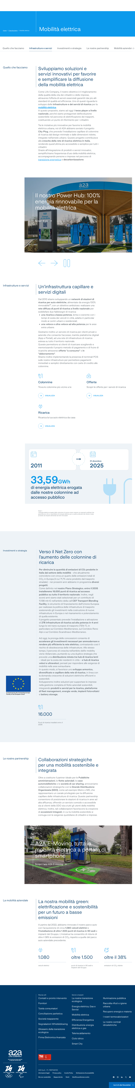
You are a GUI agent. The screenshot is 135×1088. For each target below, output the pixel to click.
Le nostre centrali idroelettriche (112, 1023)
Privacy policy (57, 1073)
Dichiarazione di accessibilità (85, 1073)
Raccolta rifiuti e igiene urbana (115, 1005)
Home (5, 30)
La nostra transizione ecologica (82, 1000)
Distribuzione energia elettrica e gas (83, 1027)
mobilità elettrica (47, 107)
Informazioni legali (44, 1073)
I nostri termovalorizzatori (115, 1016)
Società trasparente (48, 1018)
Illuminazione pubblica (114, 998)
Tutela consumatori (48, 1008)
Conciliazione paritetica (50, 1013)
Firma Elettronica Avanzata (52, 1037)
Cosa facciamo (13, 30)
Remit (67, 1077)
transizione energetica (49, 159)
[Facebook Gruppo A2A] (113, 1077)
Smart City (77, 1043)
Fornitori (42, 1003)
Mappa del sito (58, 1077)
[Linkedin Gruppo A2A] (122, 1077)
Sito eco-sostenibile (44, 1077)
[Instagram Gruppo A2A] (117, 1077)
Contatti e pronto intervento (52, 998)
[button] (13, 48)
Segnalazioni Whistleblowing (53, 1024)
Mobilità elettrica (80, 1014)
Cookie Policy (68, 1073)
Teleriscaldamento (81, 1033)
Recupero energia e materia (117, 1011)
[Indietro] (41, 263)
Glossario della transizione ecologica (51, 1031)
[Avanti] (54, 263)
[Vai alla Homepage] (15, 1064)
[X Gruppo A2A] (126, 1077)
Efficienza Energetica (83, 1020)
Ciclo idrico (78, 1038)
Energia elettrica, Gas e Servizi (84, 1008)
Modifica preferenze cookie (80, 1077)
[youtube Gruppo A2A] (130, 1077)
